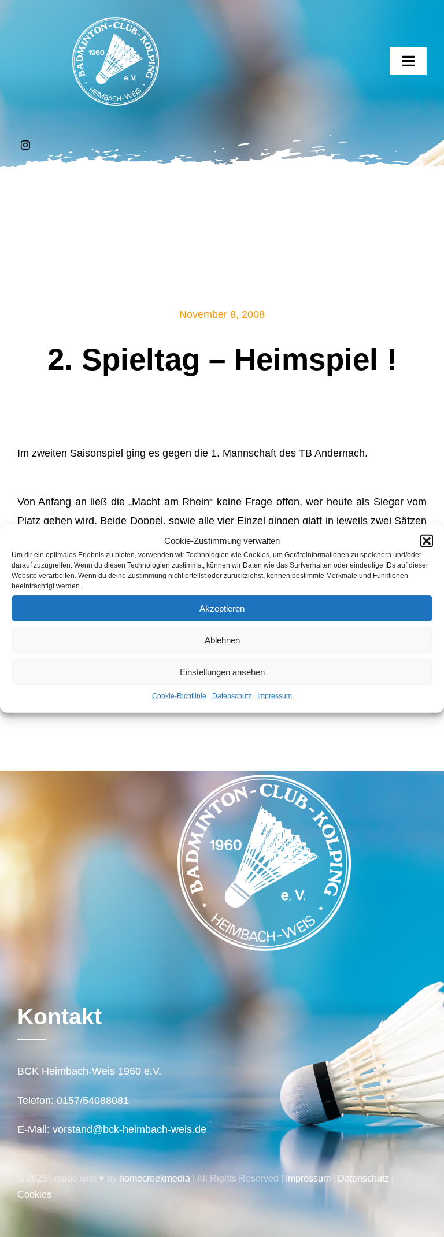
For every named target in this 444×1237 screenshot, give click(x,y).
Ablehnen (222, 640)
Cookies (34, 1194)
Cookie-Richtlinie (179, 696)
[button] (426, 540)
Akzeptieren (222, 608)
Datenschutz (231, 696)
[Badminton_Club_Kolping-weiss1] (115, 22)
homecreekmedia (154, 1178)
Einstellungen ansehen (222, 671)
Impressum (274, 696)
